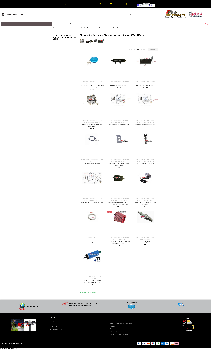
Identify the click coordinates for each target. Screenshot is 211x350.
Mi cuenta (119, 4)
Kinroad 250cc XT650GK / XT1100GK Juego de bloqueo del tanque (92, 86)
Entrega (112, 321)
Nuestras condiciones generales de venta (122, 323)
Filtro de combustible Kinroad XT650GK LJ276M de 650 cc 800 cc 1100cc (118, 203)
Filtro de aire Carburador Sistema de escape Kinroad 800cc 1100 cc (65, 37)
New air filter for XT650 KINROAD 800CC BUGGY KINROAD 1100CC (119, 242)
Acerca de (113, 326)
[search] (131, 14)
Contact (58, 4)
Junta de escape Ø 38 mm (92, 240)
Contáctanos (113, 331)
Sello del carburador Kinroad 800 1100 (119, 124)
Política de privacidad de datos (119, 334)
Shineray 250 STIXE (92, 237)
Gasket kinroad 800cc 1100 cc (92, 163)
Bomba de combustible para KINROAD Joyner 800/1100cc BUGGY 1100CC (92, 281)
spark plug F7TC (145, 242)
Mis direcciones (53, 326)
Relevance (154, 49)
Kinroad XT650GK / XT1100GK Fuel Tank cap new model (145, 203)
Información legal (53, 331)
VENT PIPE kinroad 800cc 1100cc (146, 163)
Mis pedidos (52, 324)
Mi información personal (55, 329)
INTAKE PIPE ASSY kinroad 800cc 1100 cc (92, 202)
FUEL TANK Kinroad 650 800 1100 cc (145, 85)
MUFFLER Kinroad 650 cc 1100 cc (119, 85)
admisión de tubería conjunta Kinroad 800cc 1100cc (119, 164)
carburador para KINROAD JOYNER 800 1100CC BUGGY (92, 125)
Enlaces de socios (115, 329)
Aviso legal (113, 318)
